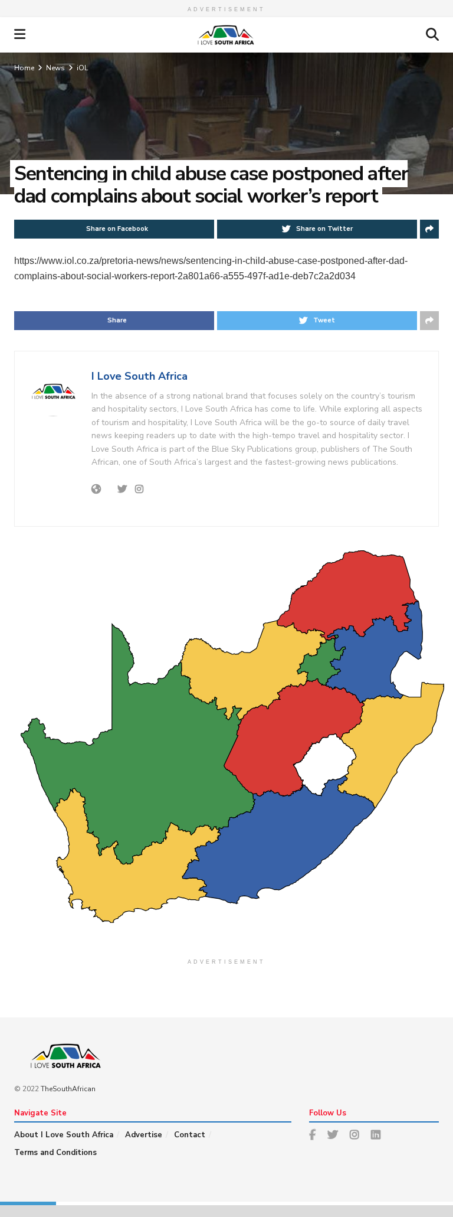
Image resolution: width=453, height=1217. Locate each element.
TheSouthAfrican (68, 1089)
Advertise (143, 1135)
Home (24, 68)
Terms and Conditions (55, 1152)
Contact (189, 1135)
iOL (82, 68)
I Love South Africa (139, 376)
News (55, 68)
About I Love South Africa (63, 1135)
